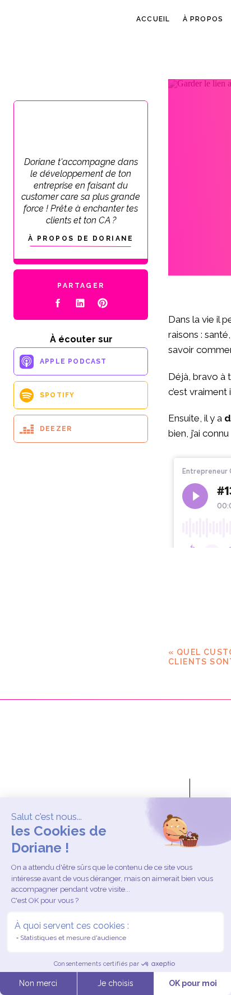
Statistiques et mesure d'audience (73, 938)
